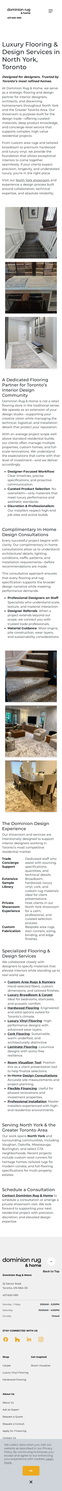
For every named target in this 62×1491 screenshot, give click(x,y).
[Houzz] (17, 1339)
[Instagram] (40, 1339)
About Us (8, 1402)
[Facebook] (5, 1339)
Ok (31, 1470)
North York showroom (33, 180)
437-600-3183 (14, 17)
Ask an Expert (11, 1409)
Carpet (7, 1365)
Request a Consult (13, 1423)
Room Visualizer (41, 1365)
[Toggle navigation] (50, 11)
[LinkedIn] (29, 1339)
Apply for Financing (14, 1430)
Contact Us (9, 1438)
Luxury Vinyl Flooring (15, 1372)
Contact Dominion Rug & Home (27, 1195)
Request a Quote (13, 1416)
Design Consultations (40, 1075)
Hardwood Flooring (14, 1379)
